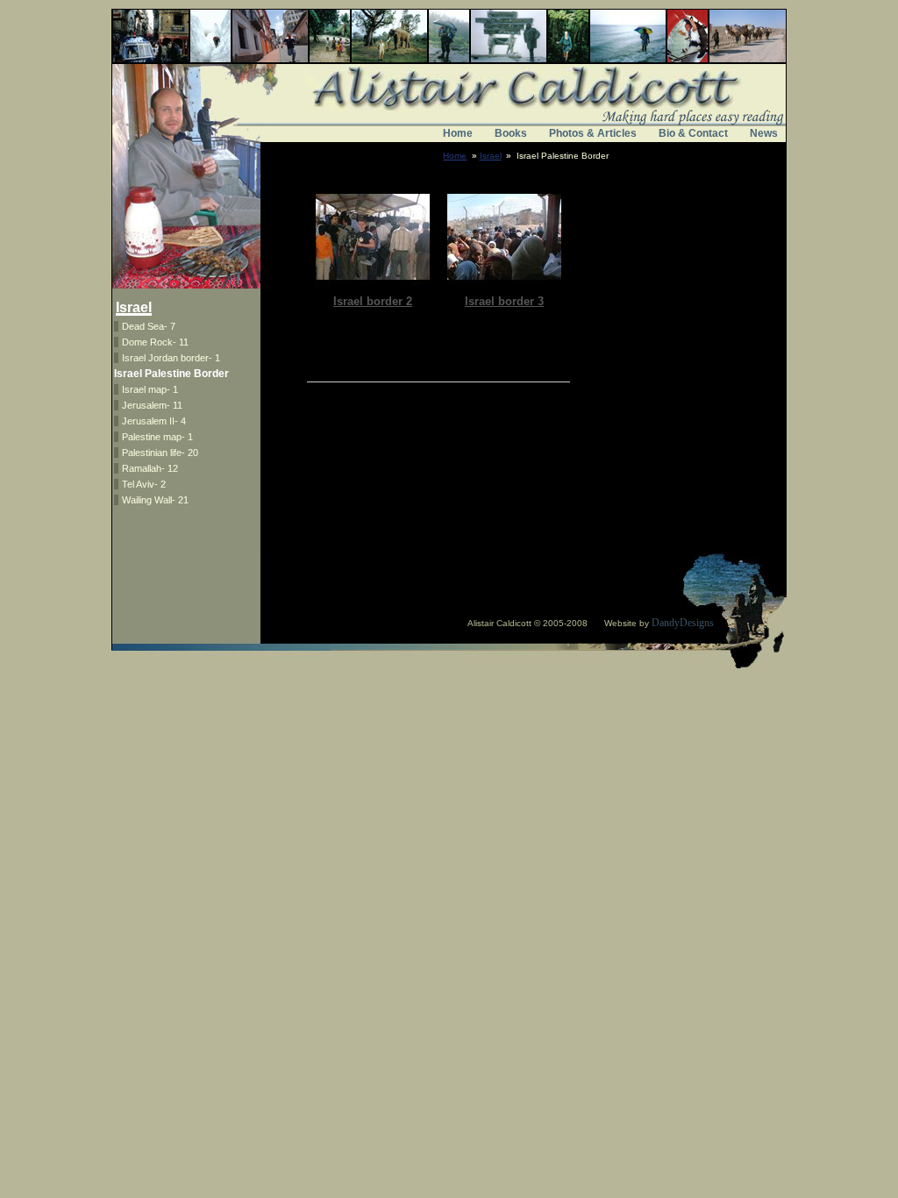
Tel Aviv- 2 (144, 484)
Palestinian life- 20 (160, 452)
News (764, 133)
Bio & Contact (693, 133)
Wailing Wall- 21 (155, 500)
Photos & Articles (593, 133)
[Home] (449, 112)
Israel (491, 155)
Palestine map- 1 (157, 436)
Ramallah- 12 (150, 468)
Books (511, 133)
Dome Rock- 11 (155, 342)
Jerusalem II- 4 (154, 421)
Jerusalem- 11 (152, 405)
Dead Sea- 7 (148, 326)
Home (458, 133)
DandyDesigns (683, 623)
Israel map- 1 (150, 389)
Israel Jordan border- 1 (171, 358)
